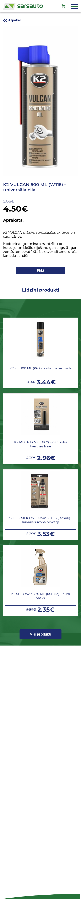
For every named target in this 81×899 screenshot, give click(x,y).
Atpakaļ (14, 20)
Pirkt (40, 270)
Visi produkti (40, 634)
